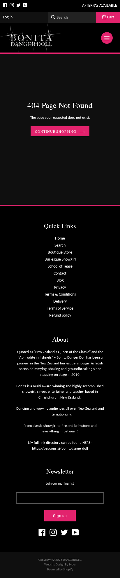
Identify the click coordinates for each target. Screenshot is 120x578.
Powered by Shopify (60, 569)
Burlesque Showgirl (60, 259)
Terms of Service (60, 308)
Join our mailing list (60, 484)
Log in (8, 17)
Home (60, 238)
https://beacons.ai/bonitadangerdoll (60, 448)
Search (60, 245)
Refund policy (60, 315)
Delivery (60, 301)
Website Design (54, 564)
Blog (60, 280)
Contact (60, 273)
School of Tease (60, 266)
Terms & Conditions (60, 294)
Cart (110, 17)
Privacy (60, 287)
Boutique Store (60, 252)
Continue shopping (55, 131)
